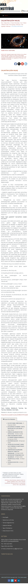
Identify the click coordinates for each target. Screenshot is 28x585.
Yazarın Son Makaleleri (9, 419)
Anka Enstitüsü (12, 480)
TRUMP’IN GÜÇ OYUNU (13, 458)
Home (2, 22)
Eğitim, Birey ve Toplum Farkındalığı (11, 22)
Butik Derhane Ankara (5, 584)
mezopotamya (14, 483)
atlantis (18, 480)
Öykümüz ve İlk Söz (8, 520)
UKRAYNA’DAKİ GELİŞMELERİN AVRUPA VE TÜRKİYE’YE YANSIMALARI (15, 451)
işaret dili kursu (23, 584)
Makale (24, 22)
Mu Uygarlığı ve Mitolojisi (14, 24)
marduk (23, 481)
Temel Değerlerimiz (8, 522)
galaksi (9, 481)
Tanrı (17, 484)
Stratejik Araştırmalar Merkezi (14, 54)
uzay (20, 484)
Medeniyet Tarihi (5, 24)
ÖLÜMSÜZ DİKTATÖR (13, 462)
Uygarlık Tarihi (12, 56)
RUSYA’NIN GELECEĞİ (13, 441)
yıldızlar (23, 484)
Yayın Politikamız (7, 528)
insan (19, 481)
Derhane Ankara (15, 584)
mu (19, 483)
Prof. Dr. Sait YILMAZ (10, 50)
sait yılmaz (22, 483)
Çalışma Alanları (7, 525)
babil (22, 480)
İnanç (16, 481)
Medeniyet (7, 483)
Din (24, 480)
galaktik (13, 481)
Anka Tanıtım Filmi (8, 530)
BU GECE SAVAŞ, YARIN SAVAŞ (15, 423)
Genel (21, 22)
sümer (14, 484)
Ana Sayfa (5, 517)
